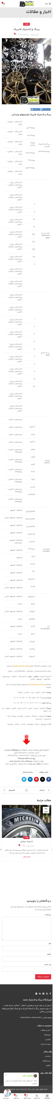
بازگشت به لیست (26, 790)
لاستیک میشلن (26, 841)
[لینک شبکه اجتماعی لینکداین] (30, 779)
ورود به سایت (46, 1044)
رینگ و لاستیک (28, 772)
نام (50, 943)
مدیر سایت (35, 34)
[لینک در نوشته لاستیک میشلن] (26, 821)
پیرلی (30, 676)
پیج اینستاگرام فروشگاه (26, 758)
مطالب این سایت (34, 764)
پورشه (48, 692)
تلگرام (48, 1065)
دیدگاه (47, 915)
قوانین (48, 1039)
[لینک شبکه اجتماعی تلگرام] (24, 779)
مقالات (26, 837)
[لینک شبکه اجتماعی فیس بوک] (48, 779)
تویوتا (49, 708)
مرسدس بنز (47, 697)
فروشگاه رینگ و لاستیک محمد (20, 761)
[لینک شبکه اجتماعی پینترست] (36, 779)
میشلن (36, 676)
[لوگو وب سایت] (26, 3)
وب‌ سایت (47, 964)
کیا (50, 724)
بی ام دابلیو (46, 703)
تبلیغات (26, 24)
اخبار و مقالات (43, 772)
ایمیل (49, 954)
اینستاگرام (47, 1061)
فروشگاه (14, 750)
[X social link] (42, 779)
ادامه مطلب (26, 857)
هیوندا (48, 716)
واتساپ (48, 1056)
